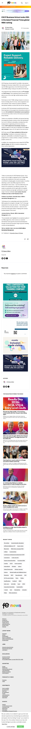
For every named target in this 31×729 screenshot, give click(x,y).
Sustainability (20, 587)
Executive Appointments (7, 647)
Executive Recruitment (7, 648)
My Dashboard (5, 692)
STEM (23, 584)
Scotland (14, 581)
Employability (5, 636)
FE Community (5, 621)
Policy (17, 578)
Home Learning (18, 563)
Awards (4, 704)
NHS (25, 575)
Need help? (4, 697)
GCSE (11, 563)
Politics (22, 578)
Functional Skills (21, 560)
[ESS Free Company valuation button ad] (15, 292)
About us (4, 618)
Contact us (4, 620)
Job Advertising (5, 670)
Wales (5, 592)
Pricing (3, 666)
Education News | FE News (16, 233)
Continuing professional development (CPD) (14, 554)
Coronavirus (7, 557)
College (5, 551)
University (24, 589)
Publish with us (5, 622)
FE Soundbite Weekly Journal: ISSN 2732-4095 (12, 659)
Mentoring (6, 575)
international (7, 566)
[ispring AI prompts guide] (15, 166)
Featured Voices (5, 658)
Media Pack (4, 667)
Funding (6, 563)
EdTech (3, 635)
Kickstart (14, 566)
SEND (20, 581)
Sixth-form (6, 584)
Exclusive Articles (6, 656)
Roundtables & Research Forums (9, 711)
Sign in (26, 3)
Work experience (13, 592)
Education (4, 633)
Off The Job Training (8, 578)
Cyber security (15, 557)
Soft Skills (13, 584)
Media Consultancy (6, 671)
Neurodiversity (18, 575)
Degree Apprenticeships (9, 560)
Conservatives (13, 551)
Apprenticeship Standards (17, 543)
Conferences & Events (7, 705)
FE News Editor (8, 27)
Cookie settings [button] (11, 726)
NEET (12, 575)
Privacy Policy (5, 625)
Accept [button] (20, 726)
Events (3, 693)
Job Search (4, 650)
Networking (4, 708)
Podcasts (4, 680)
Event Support (5, 673)
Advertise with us (6, 624)
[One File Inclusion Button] (15, 345)
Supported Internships (9, 587)
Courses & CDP (5, 707)
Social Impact (5, 640)
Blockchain (6, 548)
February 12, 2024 (9, 29)
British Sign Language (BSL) (17, 548)
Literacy (6, 572)
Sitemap (4, 626)
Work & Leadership (6, 637)
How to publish (5, 688)
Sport (19, 584)
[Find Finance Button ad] (15, 309)
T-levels (6, 589)
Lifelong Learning (19, 569)
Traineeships (17, 589)
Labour (19, 566)
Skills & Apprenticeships (7, 639)
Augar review (20, 546)
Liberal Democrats (8, 569)
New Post (4, 691)
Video (3, 681)
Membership (5, 696)
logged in (13, 273)
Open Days (4, 709)
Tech (11, 589)
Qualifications (7, 581)
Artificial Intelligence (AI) (9, 546)
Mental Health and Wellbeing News (18, 572)
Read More (4, 724)
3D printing (6, 543)
